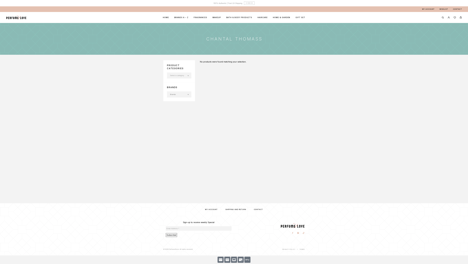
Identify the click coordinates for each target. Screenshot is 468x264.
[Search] (443, 18)
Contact (457, 9)
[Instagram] (298, 233)
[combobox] (179, 75)
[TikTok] (303, 233)
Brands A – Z (181, 17)
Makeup (217, 17)
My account (428, 9)
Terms (302, 249)
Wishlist (443, 9)
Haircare (263, 17)
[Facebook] (292, 233)
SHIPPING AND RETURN (235, 209)
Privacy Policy (288, 249)
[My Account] (449, 18)
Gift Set (300, 17)
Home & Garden (281, 17)
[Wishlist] (455, 18)
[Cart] (461, 18)
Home (166, 17)
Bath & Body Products (239, 17)
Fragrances (200, 17)
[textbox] (179, 75)
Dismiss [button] (249, 3)
